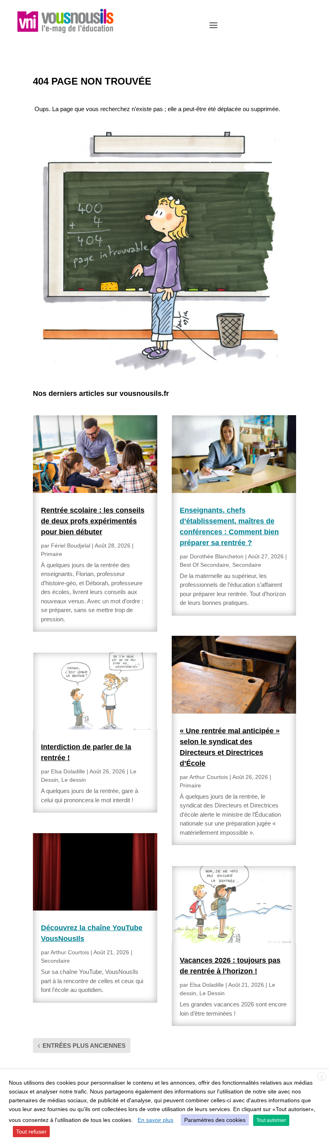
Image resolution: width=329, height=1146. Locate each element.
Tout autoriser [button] (271, 1120)
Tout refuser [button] (31, 1131)
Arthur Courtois (70, 952)
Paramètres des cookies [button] (215, 1120)
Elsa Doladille (68, 771)
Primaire (51, 554)
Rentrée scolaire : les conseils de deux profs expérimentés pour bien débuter (92, 521)
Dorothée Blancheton (217, 556)
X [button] (321, 1077)
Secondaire (55, 960)
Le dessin (73, 780)
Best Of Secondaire (204, 565)
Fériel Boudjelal (70, 545)
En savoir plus (155, 1120)
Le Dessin (212, 993)
